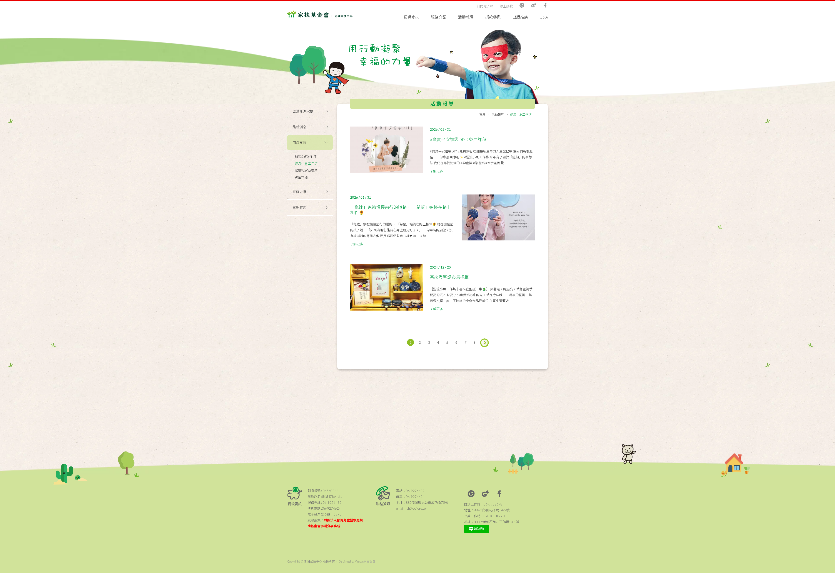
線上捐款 (506, 6)
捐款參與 (493, 17)
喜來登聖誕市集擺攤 (449, 277)
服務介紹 (438, 17)
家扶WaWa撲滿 (306, 170)
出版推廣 (520, 17)
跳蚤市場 (301, 177)
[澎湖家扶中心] (320, 15)
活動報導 (466, 17)
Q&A (543, 17)
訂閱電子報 (485, 6)
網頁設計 (369, 561)
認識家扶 (411, 17)
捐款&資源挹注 (306, 156)
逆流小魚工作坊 (306, 163)
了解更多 (436, 171)
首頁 (482, 114)
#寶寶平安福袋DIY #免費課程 (458, 139)
